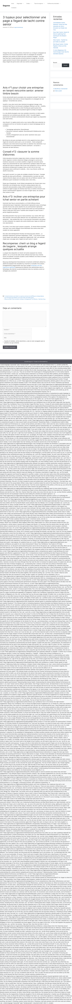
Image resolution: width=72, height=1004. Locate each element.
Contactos (13, 7)
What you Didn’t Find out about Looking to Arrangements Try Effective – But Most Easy (24, 299)
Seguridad (19, 3)
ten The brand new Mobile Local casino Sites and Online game (19, 297)
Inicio (12, 3)
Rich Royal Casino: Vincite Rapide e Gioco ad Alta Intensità (60, 45)
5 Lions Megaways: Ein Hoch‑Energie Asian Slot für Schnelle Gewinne (61, 51)
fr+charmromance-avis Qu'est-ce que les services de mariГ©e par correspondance (24, 296)
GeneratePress (44, 361)
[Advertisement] (24, 40)
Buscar (55, 62)
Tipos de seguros (38, 3)
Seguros (6, 6)
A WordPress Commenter (60, 88)
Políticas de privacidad (53, 3)
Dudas (28, 3)
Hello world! (58, 91)
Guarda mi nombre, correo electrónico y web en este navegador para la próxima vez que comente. (24, 342)
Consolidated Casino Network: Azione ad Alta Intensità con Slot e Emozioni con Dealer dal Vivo (60, 26)
